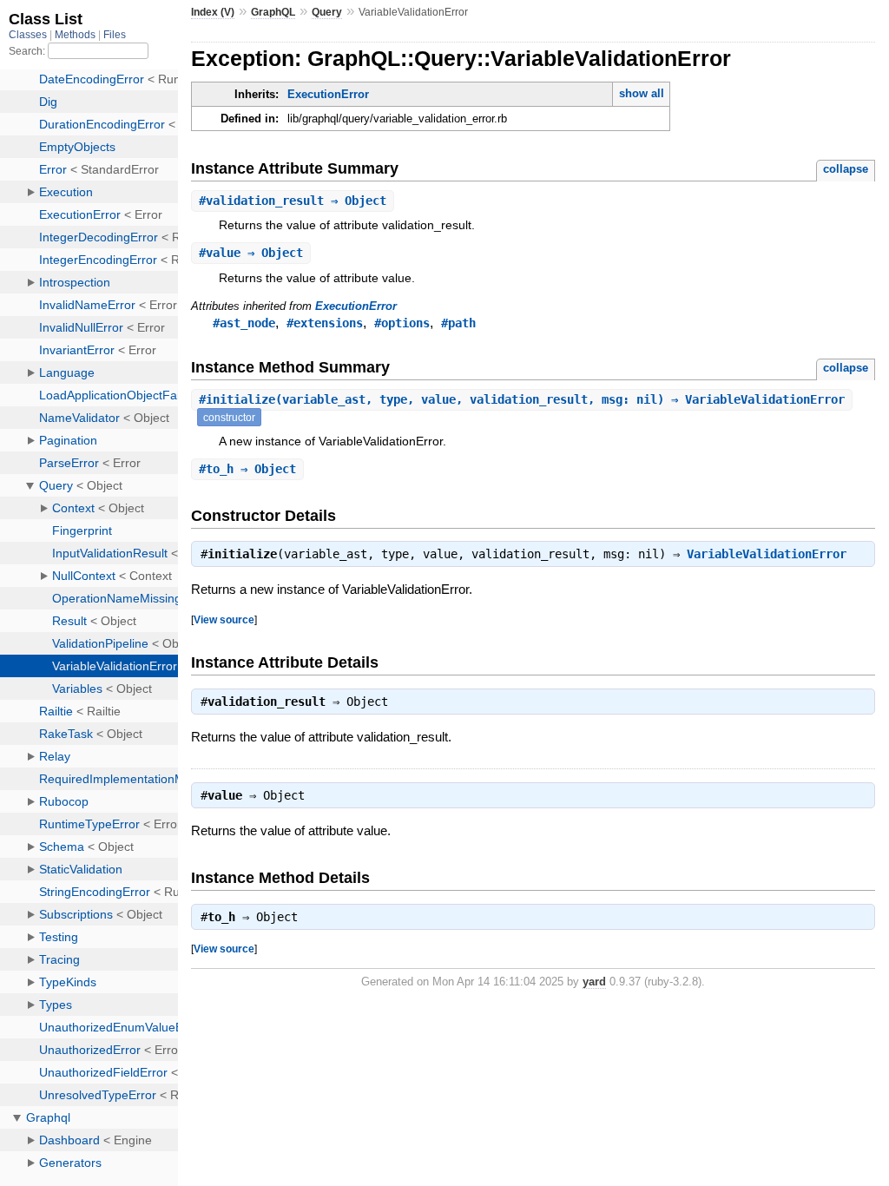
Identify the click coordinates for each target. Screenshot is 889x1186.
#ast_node (244, 323)
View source (224, 619)
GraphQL (273, 12)
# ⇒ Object (292, 201)
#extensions (324, 323)
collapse (845, 168)
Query (327, 12)
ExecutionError (328, 94)
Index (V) (212, 12)
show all (641, 93)
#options (402, 323)
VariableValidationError (766, 554)
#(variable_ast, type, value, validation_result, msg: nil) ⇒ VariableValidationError (522, 399)
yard (594, 981)
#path (458, 323)
